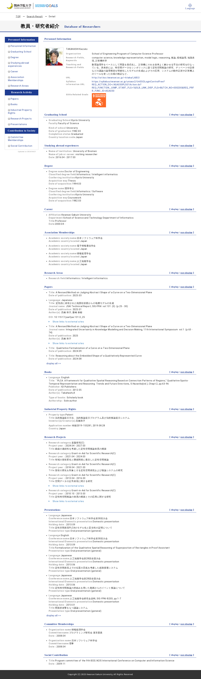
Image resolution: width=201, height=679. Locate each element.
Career (14, 71)
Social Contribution (21, 146)
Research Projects (21, 118)
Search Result (35, 16)
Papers (15, 99)
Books (14, 104)
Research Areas (20, 86)
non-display (186, 115)
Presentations (19, 124)
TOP (18, 16)
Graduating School (21, 51)
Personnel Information (23, 46)
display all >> (53, 363)
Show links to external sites (68, 321)
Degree (15, 57)
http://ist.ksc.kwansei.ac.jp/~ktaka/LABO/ (116, 77)
